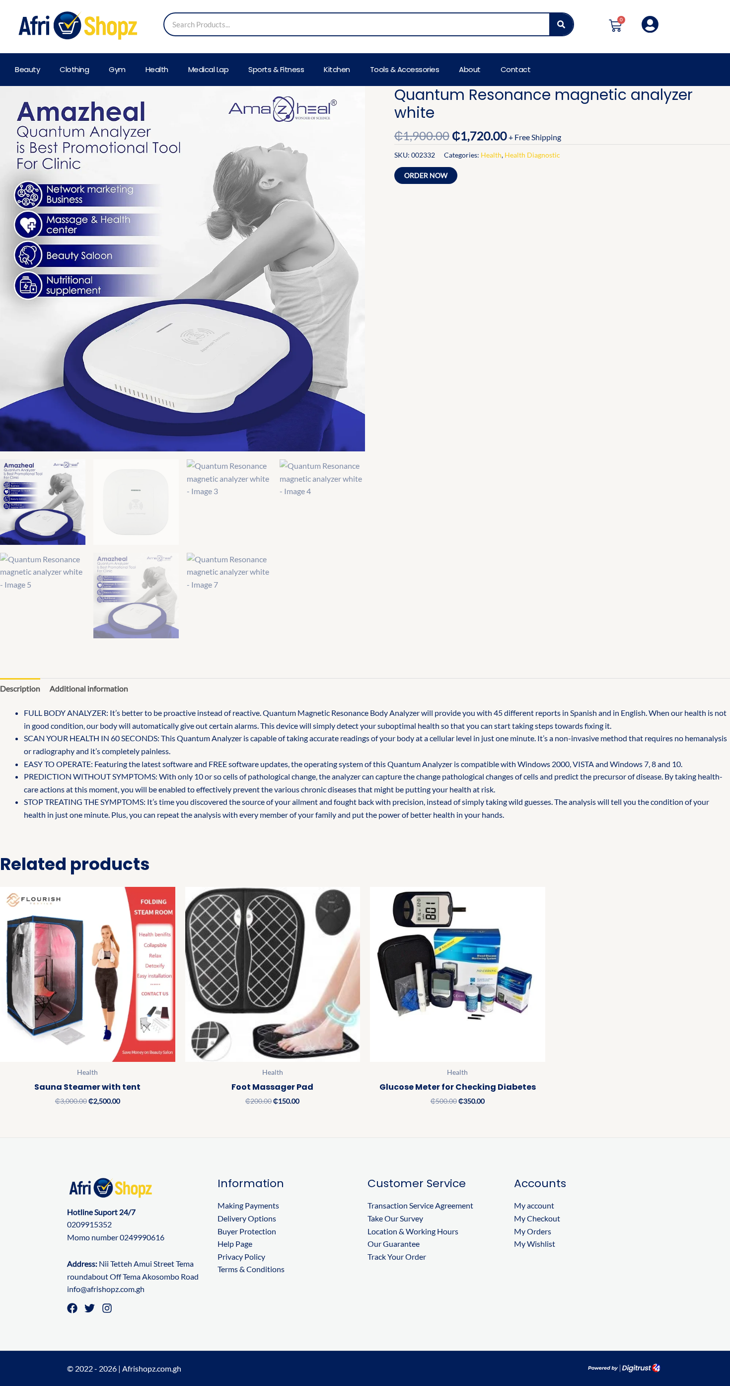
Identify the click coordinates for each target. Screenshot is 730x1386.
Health (157, 69)
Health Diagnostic (532, 155)
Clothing (74, 69)
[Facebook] (72, 1308)
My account (534, 1205)
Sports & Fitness (276, 69)
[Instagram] (107, 1308)
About (470, 69)
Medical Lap (208, 69)
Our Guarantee (393, 1243)
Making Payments (248, 1205)
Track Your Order (396, 1256)
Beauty (27, 69)
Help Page (235, 1243)
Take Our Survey (395, 1218)
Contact (516, 69)
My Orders (532, 1231)
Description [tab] (20, 688)
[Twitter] (89, 1308)
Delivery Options (247, 1218)
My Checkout (537, 1218)
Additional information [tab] (89, 688)
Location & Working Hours (412, 1231)
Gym (117, 69)
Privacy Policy (241, 1256)
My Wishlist (534, 1243)
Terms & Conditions (251, 1269)
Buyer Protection (247, 1231)
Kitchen (337, 69)
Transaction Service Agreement (420, 1205)
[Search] (561, 24)
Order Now (425, 175)
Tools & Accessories (404, 69)
